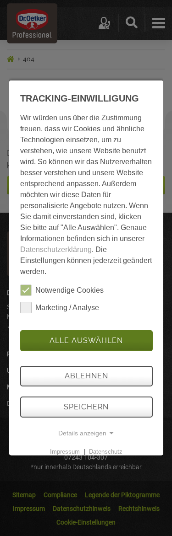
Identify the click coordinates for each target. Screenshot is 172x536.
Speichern (86, 406)
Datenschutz (105, 451)
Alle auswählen (86, 340)
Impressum (64, 451)
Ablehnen (86, 375)
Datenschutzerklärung (55, 249)
